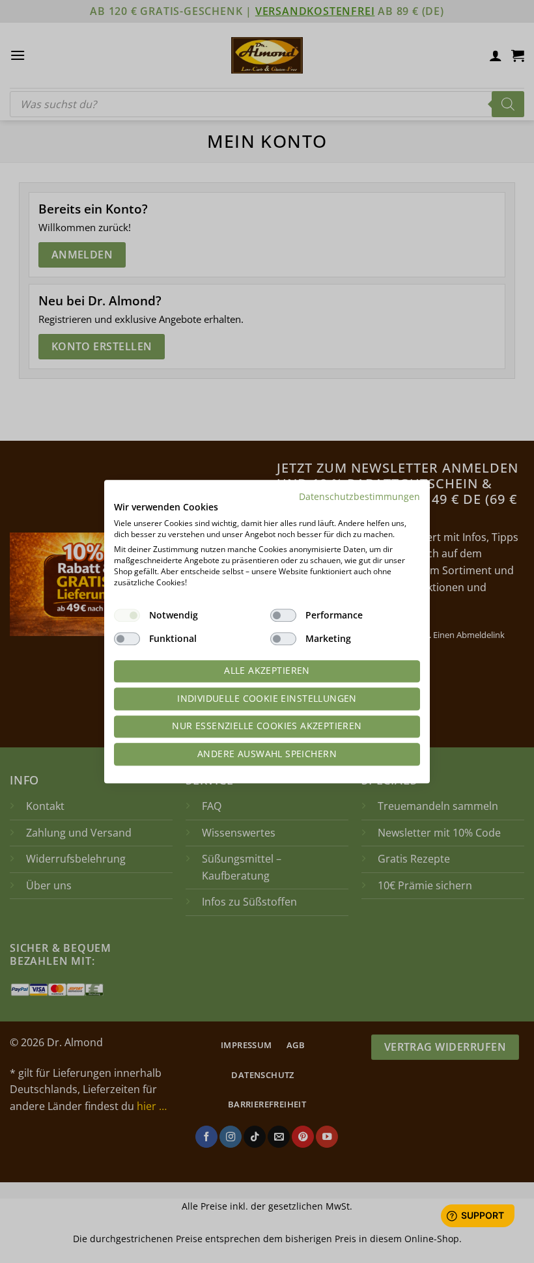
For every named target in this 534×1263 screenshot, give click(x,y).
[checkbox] (127, 615)
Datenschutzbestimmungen (359, 496)
